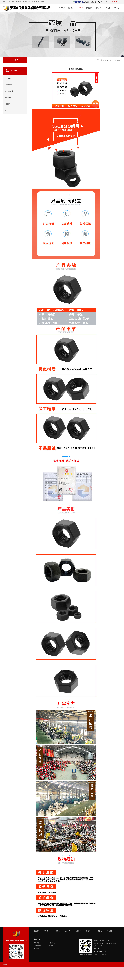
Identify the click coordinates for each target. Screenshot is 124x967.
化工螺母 (34, 2)
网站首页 (62, 8)
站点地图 (109, 931)
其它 (49, 948)
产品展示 (80, 8)
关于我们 (71, 8)
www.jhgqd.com (101, 951)
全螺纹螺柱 (19, 2)
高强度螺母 (41, 2)
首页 (104, 60)
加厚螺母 (50, 945)
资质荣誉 (98, 8)
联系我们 (116, 8)
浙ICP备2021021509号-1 (101, 954)
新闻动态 (107, 8)
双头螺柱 (11, 2)
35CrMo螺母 (27, 2)
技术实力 (89, 8)
